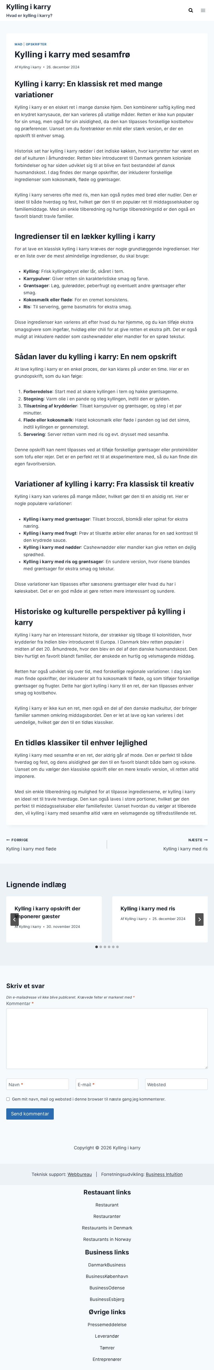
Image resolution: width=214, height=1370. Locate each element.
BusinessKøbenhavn (107, 1276)
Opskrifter (36, 44)
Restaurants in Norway (107, 1239)
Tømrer (107, 1347)
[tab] (96, 947)
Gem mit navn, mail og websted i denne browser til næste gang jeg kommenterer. (88, 1099)
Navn (16, 1084)
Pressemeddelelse (107, 1324)
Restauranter (107, 1216)
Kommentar (20, 1003)
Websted (156, 1084)
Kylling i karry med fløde (31, 845)
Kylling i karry (30, 67)
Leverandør (107, 1336)
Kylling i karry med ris (185, 845)
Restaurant (107, 1204)
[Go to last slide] (14, 919)
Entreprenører (107, 1359)
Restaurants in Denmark (107, 1227)
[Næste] (199, 919)
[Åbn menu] (203, 10)
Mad (19, 44)
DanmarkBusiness (107, 1264)
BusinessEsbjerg (107, 1299)
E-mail (86, 1084)
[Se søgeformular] (190, 10)
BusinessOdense (107, 1287)
